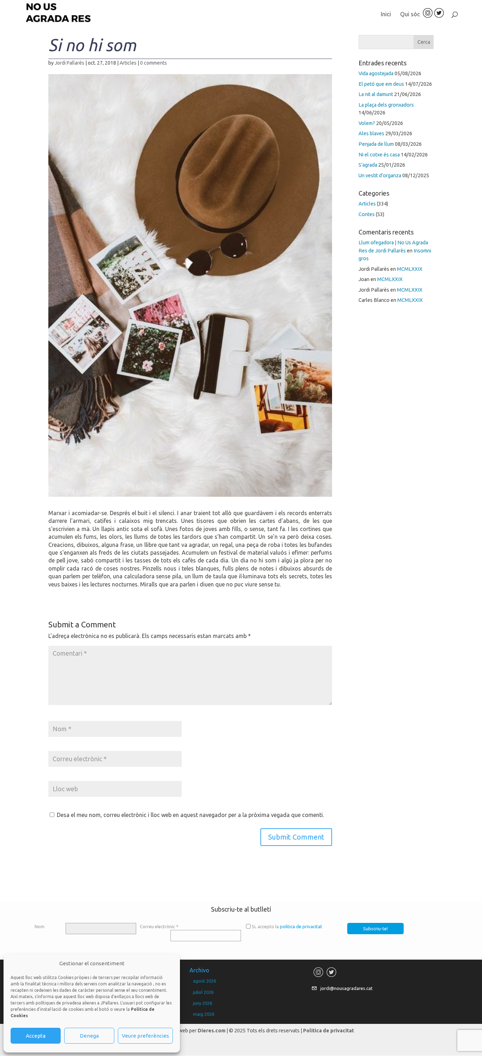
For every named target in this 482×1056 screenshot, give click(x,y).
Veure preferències (145, 1036)
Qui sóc (410, 14)
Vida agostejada (376, 73)
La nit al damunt (376, 94)
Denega (89, 1036)
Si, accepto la (287, 926)
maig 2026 (203, 1014)
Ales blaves (371, 133)
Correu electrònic (159, 926)
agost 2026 (204, 980)
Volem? (367, 123)
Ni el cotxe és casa (379, 154)
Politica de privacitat (328, 1030)
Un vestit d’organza (380, 175)
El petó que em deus (381, 84)
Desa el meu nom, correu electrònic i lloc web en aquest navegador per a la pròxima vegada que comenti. (190, 815)
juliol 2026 (203, 992)
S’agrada (368, 165)
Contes (367, 214)
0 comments (153, 63)
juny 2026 (202, 1003)
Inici (386, 14)
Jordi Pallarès (69, 63)
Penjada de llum (376, 144)
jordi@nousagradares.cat (346, 988)
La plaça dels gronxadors (386, 105)
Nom (39, 926)
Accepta (36, 1036)
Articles (128, 63)
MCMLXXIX (409, 269)
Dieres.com (211, 1030)
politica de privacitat (301, 926)
